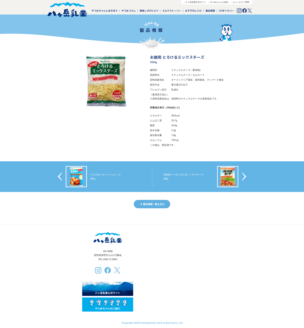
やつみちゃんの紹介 (219, 2)
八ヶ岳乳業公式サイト (195, 2)
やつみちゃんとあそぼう (105, 10)
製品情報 (210, 10)
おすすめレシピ (193, 10)
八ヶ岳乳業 (67, 9)
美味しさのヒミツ (148, 10)
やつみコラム (128, 10)
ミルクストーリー (171, 10)
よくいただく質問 (241, 2)
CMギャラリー (226, 10)
